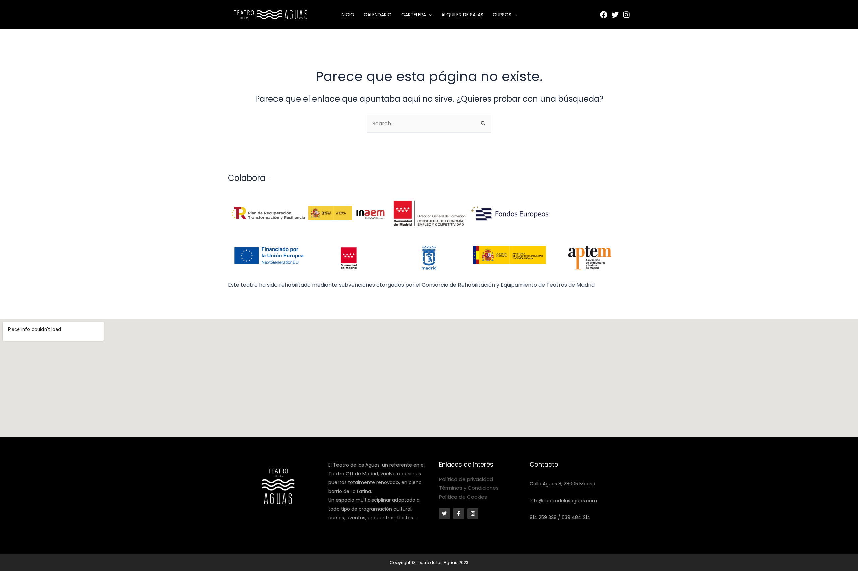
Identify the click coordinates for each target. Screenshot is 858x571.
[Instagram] (626, 14)
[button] (429, 15)
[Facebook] (603, 14)
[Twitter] (615, 14)
